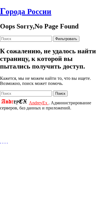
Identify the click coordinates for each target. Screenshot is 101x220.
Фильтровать (66, 39)
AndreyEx (39, 102)
